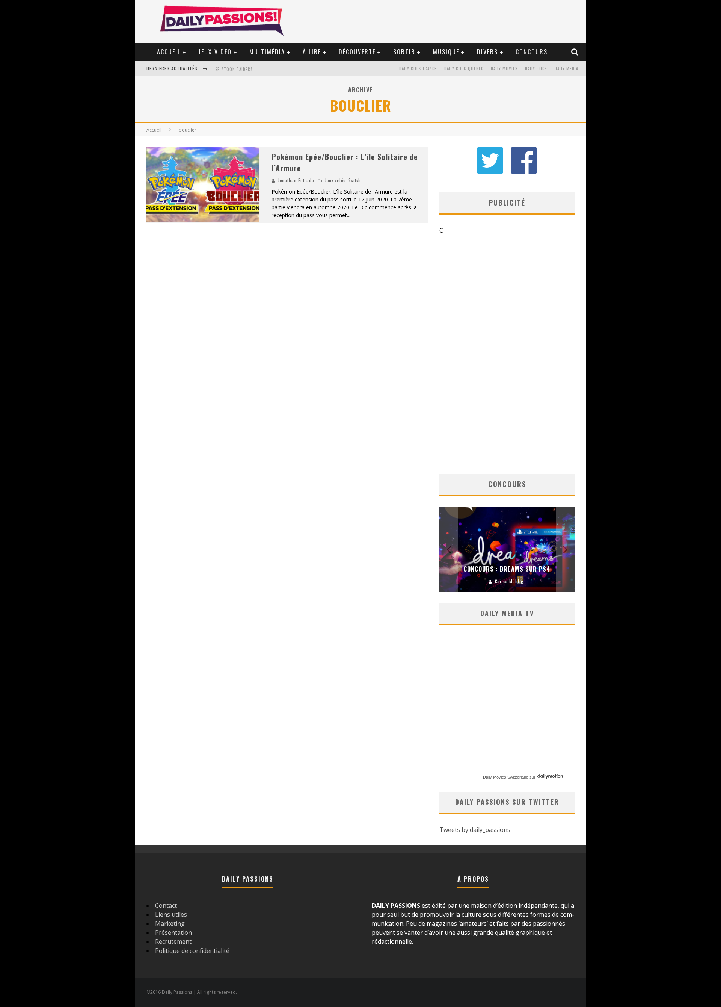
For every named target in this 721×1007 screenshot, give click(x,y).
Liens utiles (171, 914)
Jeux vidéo (215, 51)
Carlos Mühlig (509, 581)
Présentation (173, 932)
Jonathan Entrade (296, 180)
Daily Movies (504, 68)
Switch (354, 180)
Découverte (357, 51)
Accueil (169, 51)
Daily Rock (536, 68)
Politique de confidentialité (192, 951)
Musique (446, 51)
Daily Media (566, 68)
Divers (487, 51)
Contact (166, 905)
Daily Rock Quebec (463, 68)
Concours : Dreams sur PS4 (507, 568)
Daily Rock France (418, 68)
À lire (312, 51)
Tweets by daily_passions (474, 830)
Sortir (404, 51)
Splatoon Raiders (234, 69)
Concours (532, 51)
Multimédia (267, 51)
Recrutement (173, 941)
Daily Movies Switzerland (505, 777)
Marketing (170, 923)
